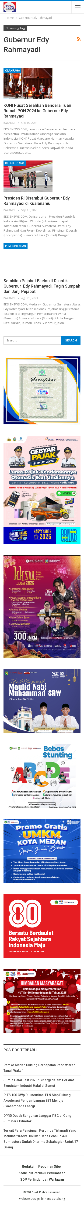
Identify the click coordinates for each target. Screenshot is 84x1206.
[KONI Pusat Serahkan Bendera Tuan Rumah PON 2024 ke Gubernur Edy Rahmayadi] (28, 83)
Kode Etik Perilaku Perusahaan (42, 1173)
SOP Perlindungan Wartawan (42, 1179)
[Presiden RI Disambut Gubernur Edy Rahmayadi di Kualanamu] (28, 176)
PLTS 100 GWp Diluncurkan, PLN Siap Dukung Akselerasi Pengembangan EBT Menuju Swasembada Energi (37, 1100)
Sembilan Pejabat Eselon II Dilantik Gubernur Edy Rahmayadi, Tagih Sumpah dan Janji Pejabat (42, 286)
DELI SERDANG (14, 163)
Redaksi (28, 1166)
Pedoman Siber (50, 1166)
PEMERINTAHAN (15, 246)
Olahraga (12, 70)
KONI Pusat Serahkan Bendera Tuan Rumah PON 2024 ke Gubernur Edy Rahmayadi (37, 110)
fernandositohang (53, 1199)
